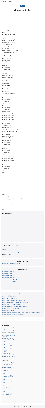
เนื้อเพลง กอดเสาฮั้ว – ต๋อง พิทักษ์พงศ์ (10, 308)
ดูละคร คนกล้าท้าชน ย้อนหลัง (9, 356)
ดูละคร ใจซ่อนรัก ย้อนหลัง (8, 330)
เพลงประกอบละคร (7, 394)
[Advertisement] (22, 22)
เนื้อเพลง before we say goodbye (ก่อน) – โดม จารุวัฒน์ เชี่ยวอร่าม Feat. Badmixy (21, 312)
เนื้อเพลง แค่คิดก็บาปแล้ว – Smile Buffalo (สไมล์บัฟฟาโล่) (15, 302)
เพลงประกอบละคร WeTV (8, 288)
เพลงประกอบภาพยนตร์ (8, 393)
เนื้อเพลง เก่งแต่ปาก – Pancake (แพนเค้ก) (11, 304)
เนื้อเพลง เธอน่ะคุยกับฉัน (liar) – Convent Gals (10, 196)
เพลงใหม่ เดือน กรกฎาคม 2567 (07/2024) (12, 263)
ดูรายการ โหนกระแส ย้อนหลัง (9, 357)
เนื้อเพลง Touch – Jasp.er (8, 310)
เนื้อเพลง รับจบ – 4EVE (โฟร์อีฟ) (9, 298)
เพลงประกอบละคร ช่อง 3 (8, 271)
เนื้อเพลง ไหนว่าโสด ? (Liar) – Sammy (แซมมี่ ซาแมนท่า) (12, 202)
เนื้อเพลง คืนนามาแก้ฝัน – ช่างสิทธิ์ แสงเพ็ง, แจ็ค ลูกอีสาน (15, 306)
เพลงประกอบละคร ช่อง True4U (9, 283)
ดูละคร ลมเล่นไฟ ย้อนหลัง (8, 354)
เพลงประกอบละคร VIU (7, 286)
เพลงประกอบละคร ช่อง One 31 (9, 279)
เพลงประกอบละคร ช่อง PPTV (9, 281)
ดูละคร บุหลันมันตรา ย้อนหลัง (9, 338)
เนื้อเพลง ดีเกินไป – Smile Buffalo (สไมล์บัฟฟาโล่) (13, 300)
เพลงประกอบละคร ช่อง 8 (8, 275)
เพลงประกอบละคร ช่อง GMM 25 (9, 277)
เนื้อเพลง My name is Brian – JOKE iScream (12, 314)
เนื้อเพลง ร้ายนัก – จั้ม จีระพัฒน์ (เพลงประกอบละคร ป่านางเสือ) (13, 200)
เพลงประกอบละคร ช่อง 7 (8, 273)
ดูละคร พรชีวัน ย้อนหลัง (8, 366)
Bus (3, 209)
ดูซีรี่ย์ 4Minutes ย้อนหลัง (8, 367)
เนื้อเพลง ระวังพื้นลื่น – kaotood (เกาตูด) (11, 296)
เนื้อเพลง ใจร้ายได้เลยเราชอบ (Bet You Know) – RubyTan (12, 198)
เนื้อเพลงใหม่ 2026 (7, 2)
